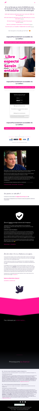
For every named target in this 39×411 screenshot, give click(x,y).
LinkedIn (23, 308)
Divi (17, 408)
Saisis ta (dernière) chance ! (11, 278)
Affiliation (14, 409)
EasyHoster (28, 408)
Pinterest (24, 310)
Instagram (16, 310)
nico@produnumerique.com (21, 196)
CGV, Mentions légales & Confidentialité (22, 409)
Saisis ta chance (7, 244)
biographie (15, 274)
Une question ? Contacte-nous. (9, 280)
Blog (12, 409)
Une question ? (20, 184)
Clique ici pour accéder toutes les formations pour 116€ (19, 42)
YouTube (31, 308)
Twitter (16, 308)
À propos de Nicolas (7, 184)
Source (21, 15)
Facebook (9, 308)
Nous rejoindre (14, 184)
